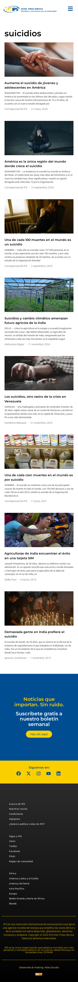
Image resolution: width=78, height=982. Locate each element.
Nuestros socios (18, 809)
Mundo (13, 903)
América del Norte (19, 883)
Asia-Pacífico (16, 888)
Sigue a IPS (15, 836)
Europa (13, 893)
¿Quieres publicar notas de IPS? (27, 824)
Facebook (14, 851)
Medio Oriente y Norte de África (27, 898)
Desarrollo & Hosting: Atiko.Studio (39, 967)
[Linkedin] (58, 773)
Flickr (12, 856)
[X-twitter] (28, 773)
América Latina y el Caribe (23, 878)
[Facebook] (18, 773)
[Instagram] (38, 773)
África (12, 873)
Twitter (13, 846)
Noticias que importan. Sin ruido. (39, 702)
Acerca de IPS (17, 804)
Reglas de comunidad (21, 861)
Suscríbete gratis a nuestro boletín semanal (39, 719)
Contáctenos (16, 814)
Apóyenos (14, 819)
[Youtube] (48, 773)
